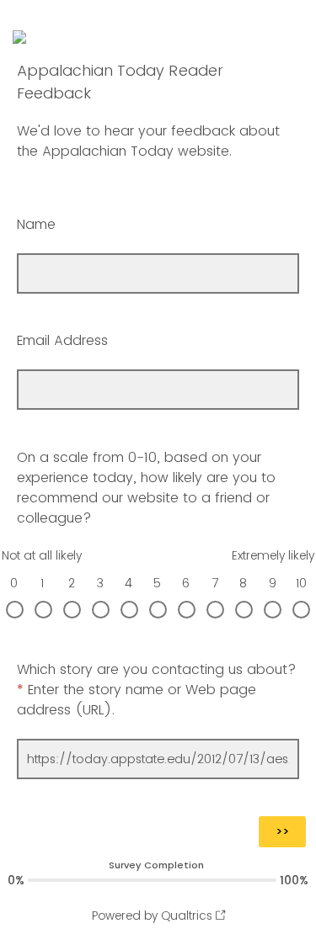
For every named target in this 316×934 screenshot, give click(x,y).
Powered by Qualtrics (152, 915)
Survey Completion (156, 865)
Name (38, 224)
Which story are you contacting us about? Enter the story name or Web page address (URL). (156, 689)
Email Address (62, 340)
